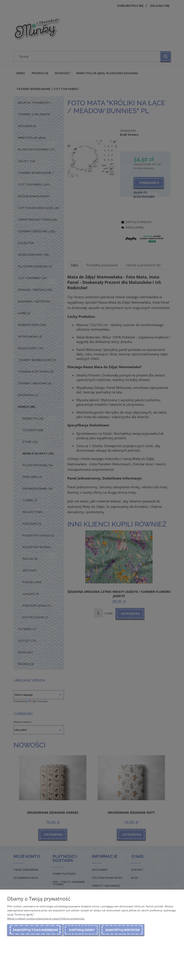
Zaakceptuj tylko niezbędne (35, 930)
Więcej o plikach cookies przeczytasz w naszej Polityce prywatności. (46, 918)
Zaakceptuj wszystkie (122, 930)
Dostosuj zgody (81, 930)
